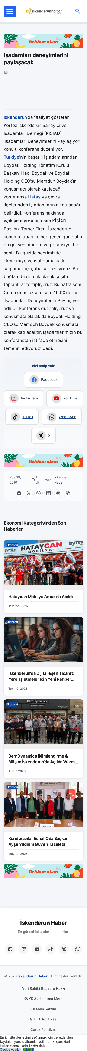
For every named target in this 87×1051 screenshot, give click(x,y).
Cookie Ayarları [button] (10, 1049)
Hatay (34, 197)
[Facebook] (10, 949)
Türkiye (11, 157)
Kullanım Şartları (43, 1009)
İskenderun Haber (62, 479)
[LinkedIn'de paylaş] (48, 493)
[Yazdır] (58, 493)
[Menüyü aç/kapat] (10, 11)
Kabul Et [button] (28, 1049)
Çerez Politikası (43, 1029)
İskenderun (15, 117)
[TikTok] (50, 949)
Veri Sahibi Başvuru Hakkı (43, 988)
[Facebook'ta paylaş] (19, 493)
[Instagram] (23, 949)
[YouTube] (37, 949)
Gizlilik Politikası (43, 1019)
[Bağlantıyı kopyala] (68, 493)
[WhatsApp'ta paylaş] (38, 493)
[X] (64, 949)
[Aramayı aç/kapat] (77, 11)
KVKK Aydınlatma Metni (44, 998)
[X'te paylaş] (29, 493)
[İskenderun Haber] (44, 11)
